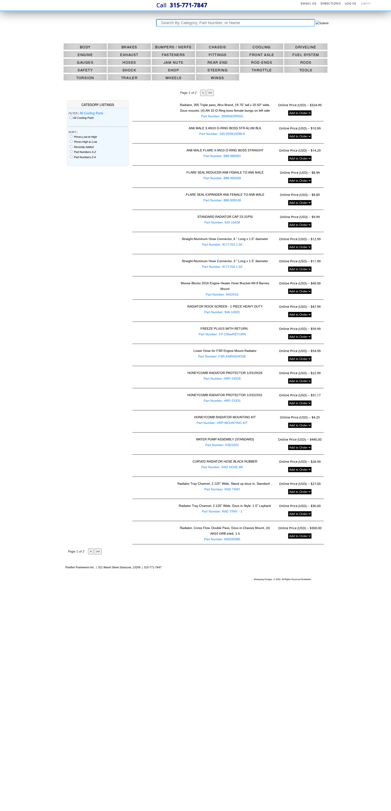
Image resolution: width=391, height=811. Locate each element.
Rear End (217, 62)
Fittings (218, 54)
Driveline (305, 47)
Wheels (173, 77)
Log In (350, 3)
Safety (85, 70)
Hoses (129, 62)
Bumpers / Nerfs (173, 47)
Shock (129, 70)
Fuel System (305, 54)
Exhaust (129, 54)
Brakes (129, 47)
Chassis (217, 47)
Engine (85, 54)
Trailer (129, 77)
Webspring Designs (263, 579)
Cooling (262, 47)
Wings (217, 77)
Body (85, 47)
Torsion (85, 77)
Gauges (85, 62)
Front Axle (261, 54)
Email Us (309, 3)
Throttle (262, 70)
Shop (173, 70)
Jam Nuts (174, 62)
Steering (217, 70)
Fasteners (173, 54)
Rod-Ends (261, 62)
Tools (305, 70)
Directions (331, 3)
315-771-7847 (181, 5)
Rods (306, 62)
